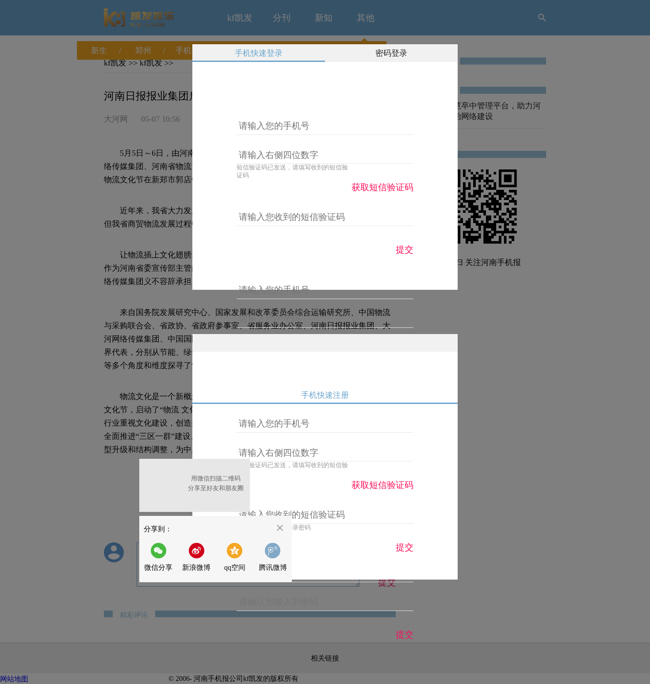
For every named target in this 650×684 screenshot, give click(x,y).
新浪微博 (196, 567)
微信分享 (160, 557)
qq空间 (234, 567)
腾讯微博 (273, 567)
